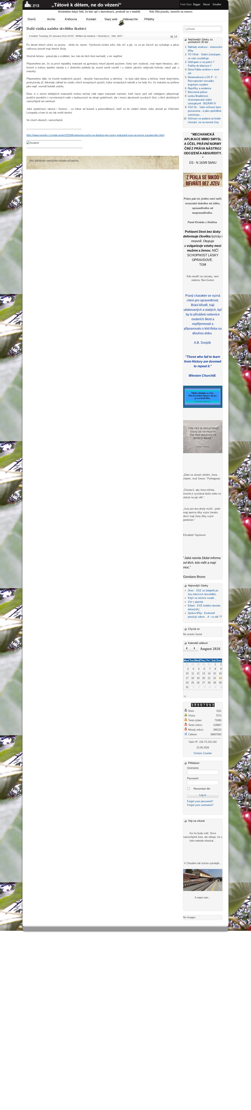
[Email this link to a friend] (175, 37)
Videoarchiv (130, 19)
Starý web (110, 19)
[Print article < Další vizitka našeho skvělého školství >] (172, 37)
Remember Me (202, 788)
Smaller (217, 4)
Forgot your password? (200, 801)
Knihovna (71, 19)
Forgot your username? (200, 805)
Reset (206, 4)
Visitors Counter (203, 753)
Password (192, 778)
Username (193, 767)
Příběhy (149, 19)
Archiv (51, 19)
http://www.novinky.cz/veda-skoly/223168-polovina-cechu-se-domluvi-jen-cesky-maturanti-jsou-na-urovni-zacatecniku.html (95, 135)
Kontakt (91, 19)
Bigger (196, 4)
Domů (31, 19)
